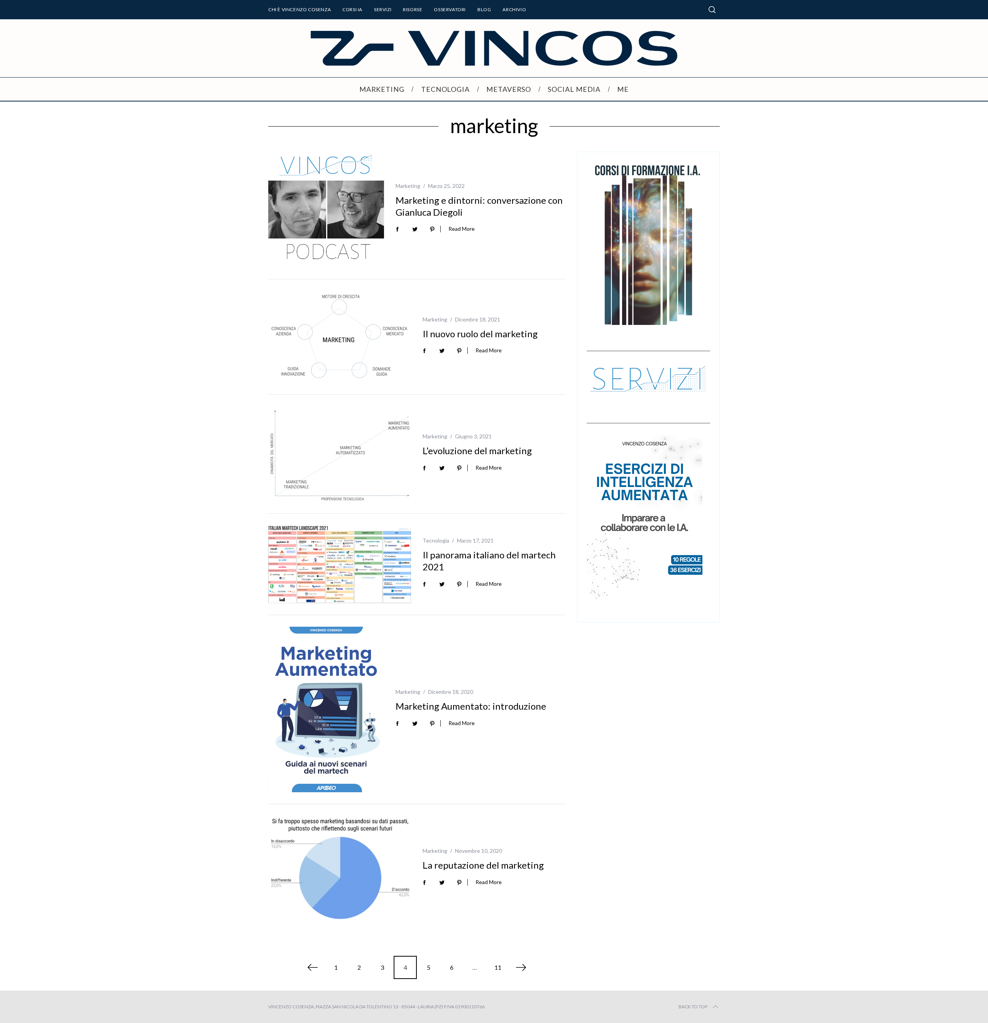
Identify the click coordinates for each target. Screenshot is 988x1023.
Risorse (412, 9)
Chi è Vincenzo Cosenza (299, 9)
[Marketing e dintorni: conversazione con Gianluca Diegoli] (326, 209)
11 (497, 967)
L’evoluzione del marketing (477, 450)
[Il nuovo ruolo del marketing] (339, 337)
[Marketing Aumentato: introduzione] (326, 709)
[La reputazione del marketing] (339, 868)
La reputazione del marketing (483, 865)
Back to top (692, 1006)
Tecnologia (436, 540)
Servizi (382, 9)
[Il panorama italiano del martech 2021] (339, 564)
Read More (461, 229)
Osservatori (450, 9)
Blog (484, 9)
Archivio (514, 9)
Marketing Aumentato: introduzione (471, 706)
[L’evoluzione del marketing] (339, 454)
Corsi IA (352, 9)
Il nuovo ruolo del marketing (480, 333)
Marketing (408, 186)
